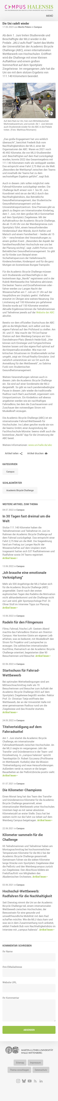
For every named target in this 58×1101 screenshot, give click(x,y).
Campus (38, 26)
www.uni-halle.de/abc (40, 445)
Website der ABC (45, 312)
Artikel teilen (12, 453)
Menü (49, 15)
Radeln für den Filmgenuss (22, 622)
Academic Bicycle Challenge (20, 490)
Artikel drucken (35, 453)
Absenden (29, 1029)
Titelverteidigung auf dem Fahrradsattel (22, 729)
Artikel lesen (9, 558)
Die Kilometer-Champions (22, 790)
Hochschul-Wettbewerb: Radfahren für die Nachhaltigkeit (27, 893)
